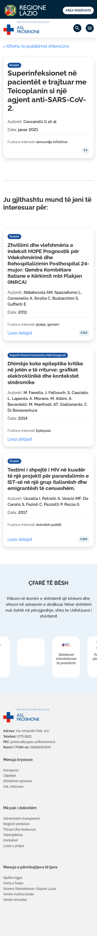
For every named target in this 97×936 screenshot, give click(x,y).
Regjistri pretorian (16, 824)
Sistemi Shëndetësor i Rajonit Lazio (29, 889)
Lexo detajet (20, 333)
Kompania (11, 770)
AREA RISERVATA (78, 10)
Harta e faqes (13, 883)
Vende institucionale (18, 894)
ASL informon (13, 787)
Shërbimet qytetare (17, 781)
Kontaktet (10, 840)
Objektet (9, 776)
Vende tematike (15, 900)
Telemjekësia (13, 835)
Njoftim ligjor (12, 878)
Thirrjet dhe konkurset (19, 829)
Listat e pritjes (13, 846)
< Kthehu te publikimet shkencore (36, 46)
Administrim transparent (21, 818)
